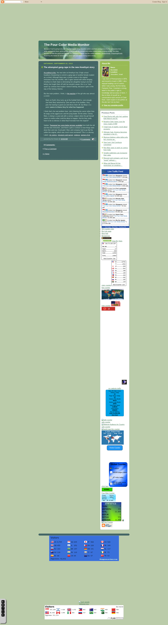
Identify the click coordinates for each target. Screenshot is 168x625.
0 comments (85, 139)
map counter (106, 306)
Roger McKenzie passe (110, 181)
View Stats (115, 415)
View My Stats (117, 241)
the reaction (71, 94)
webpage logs (84, 604)
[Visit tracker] (113, 444)
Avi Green (114, 70)
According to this (50, 73)
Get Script (108, 227)
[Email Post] (93, 139)
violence (77, 135)
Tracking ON (122, 227)
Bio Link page (106, 231)
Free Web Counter (108, 493)
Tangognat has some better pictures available (66, 125)
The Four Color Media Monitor (66, 45)
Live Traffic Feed (115, 171)
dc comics (53, 135)
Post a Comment (50, 149)
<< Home (46, 154)
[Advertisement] (84, 17)
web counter (106, 422)
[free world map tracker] (113, 299)
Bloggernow (106, 236)
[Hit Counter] (116, 238)
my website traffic (114, 388)
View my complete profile (113, 105)
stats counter (106, 285)
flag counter (106, 288)
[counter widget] (111, 429)
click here (105, 486)
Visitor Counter (114, 448)
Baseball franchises (109, 211)
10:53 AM (64, 139)
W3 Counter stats (108, 229)
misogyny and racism (65, 135)
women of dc (85, 135)
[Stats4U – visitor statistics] (111, 520)
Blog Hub (105, 233)
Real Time (115, 227)
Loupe (3, 619)
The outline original (108, 196)
